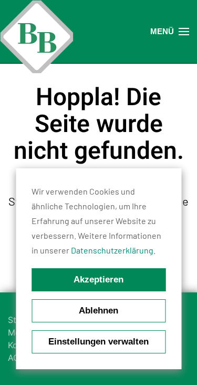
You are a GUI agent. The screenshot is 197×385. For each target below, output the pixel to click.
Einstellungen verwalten (98, 342)
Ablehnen (98, 311)
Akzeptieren (98, 280)
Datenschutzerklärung (112, 250)
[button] (169, 31)
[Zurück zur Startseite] (37, 37)
